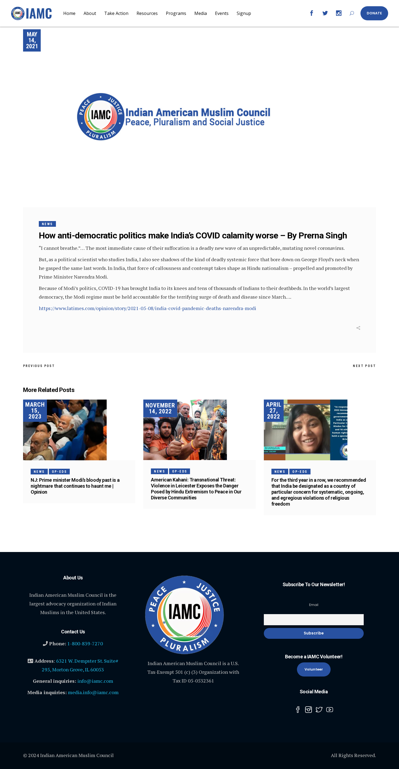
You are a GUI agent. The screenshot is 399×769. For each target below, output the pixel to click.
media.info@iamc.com (93, 692)
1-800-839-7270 (85, 643)
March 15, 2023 (35, 410)
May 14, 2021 (32, 40)
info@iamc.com (95, 681)
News (47, 224)
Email (313, 604)
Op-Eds (59, 472)
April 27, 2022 (273, 410)
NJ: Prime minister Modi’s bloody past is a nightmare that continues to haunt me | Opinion (75, 486)
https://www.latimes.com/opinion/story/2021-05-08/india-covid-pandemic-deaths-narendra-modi (147, 308)
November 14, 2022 (160, 408)
